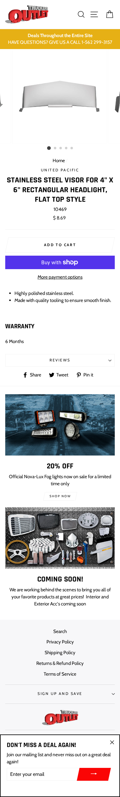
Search (60, 631)
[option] (60, 39)
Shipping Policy (60, 652)
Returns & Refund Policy (60, 663)
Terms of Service (60, 674)
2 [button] (55, 148)
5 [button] (72, 148)
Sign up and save (60, 693)
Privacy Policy (60, 642)
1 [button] (49, 148)
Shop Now (60, 496)
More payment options (60, 277)
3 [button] (60, 148)
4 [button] (66, 148)
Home (59, 160)
